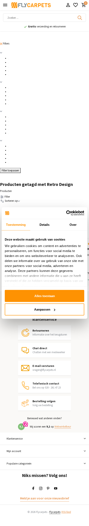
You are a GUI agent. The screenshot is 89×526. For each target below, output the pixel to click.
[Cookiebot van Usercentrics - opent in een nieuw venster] (66, 213)
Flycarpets (54, 512)
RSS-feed (66, 512)
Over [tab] (73, 224)
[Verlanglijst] (75, 5)
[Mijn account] (68, 5)
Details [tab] (45, 224)
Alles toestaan (44, 295)
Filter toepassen (10, 170)
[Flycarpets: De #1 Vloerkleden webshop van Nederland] (31, 5)
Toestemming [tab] (16, 224)
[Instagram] (40, 488)
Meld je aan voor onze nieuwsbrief (44, 498)
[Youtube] (55, 488)
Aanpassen (42, 309)
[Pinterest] (48, 488)
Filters (5, 43)
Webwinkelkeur (62, 426)
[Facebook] (33, 488)
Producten (6, 191)
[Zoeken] (80, 18)
